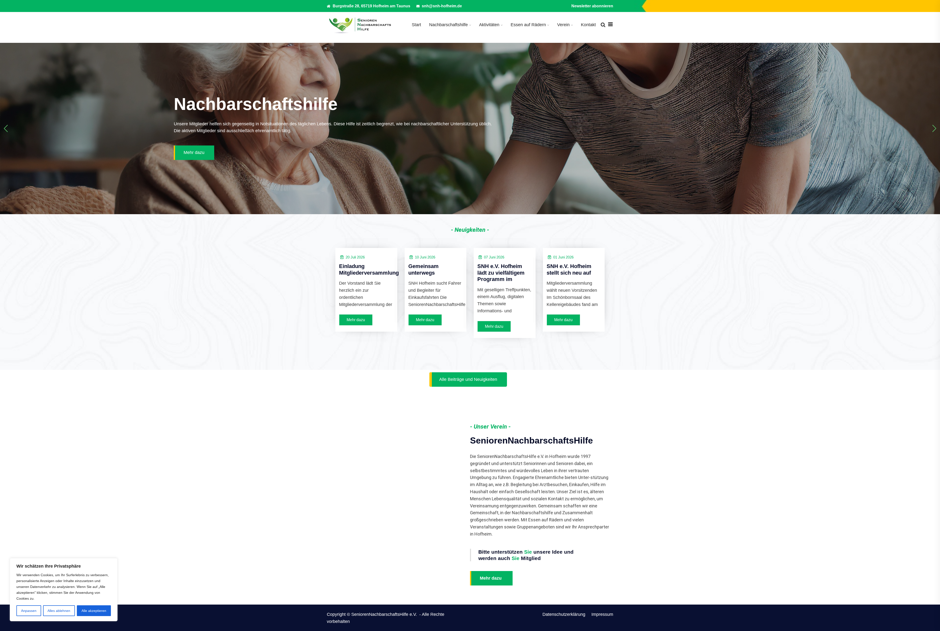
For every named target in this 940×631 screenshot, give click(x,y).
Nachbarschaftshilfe (448, 24)
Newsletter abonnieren (592, 6)
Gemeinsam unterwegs (423, 269)
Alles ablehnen (58, 611)
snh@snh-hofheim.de (441, 6)
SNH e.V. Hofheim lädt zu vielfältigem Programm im (501, 272)
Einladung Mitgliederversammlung (369, 269)
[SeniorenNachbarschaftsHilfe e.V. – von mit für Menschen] (360, 25)
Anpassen (28, 611)
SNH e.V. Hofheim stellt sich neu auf (569, 269)
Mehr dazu (194, 152)
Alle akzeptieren (94, 611)
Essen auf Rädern (528, 24)
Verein (563, 24)
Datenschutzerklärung (563, 614)
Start (416, 24)
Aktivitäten (489, 24)
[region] (64, 589)
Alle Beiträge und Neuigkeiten (468, 379)
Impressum (602, 614)
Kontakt (588, 24)
